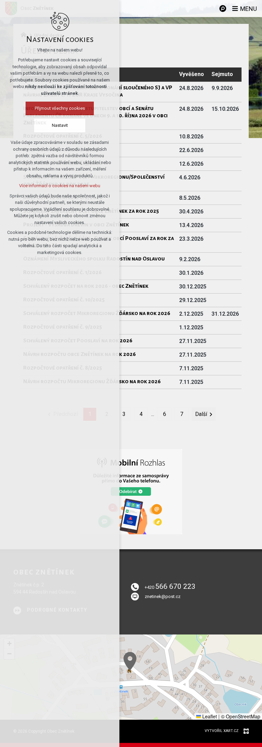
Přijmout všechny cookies (60, 108)
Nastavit (60, 125)
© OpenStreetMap (240, 716)
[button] (129, 661)
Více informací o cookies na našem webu (59, 185)
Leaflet (209, 716)
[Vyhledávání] (222, 8)
